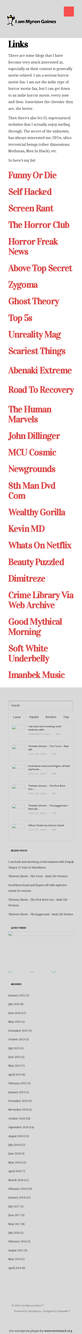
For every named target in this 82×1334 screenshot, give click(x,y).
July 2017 (14, 1206)
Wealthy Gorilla (36, 512)
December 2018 (18, 1101)
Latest (17, 717)
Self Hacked (30, 191)
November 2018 (18, 1109)
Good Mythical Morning (35, 626)
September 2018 (18, 1127)
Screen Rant (30, 208)
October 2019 (16, 1039)
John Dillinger (34, 435)
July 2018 (14, 1144)
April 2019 (14, 1074)
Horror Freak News (33, 246)
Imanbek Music (36, 674)
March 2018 (15, 1180)
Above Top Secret (40, 267)
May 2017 (14, 1224)
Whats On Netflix (39, 545)
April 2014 (14, 1268)
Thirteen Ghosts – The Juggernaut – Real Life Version (40, 914)
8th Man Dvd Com (31, 490)
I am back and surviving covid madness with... (44, 728)
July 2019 (14, 1048)
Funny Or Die (32, 175)
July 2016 (14, 1232)
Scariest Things (36, 350)
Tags (66, 717)
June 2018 (14, 1153)
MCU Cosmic (32, 452)
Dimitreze (26, 578)
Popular (34, 717)
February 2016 (17, 1241)
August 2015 (15, 1250)
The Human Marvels (29, 414)
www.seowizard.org (58, 1330)
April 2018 (14, 1171)
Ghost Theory (33, 301)
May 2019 (14, 1065)
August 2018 (15, 1136)
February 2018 (17, 1188)
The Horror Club (38, 224)
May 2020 (14, 1021)
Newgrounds (31, 468)
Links (18, 44)
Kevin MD (26, 528)
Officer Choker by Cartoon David (46, 825)
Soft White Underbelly (28, 653)
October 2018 (16, 1118)
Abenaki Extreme (40, 370)
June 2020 (14, 1013)
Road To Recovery (41, 389)
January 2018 (16, 1197)
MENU (69, 12)
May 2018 (14, 1162)
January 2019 (16, 1092)
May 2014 (14, 1259)
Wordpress (34, 1311)
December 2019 (18, 1030)
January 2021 (16, 995)
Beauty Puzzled (36, 561)
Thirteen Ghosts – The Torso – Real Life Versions (38, 876)
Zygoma (23, 284)
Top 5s (20, 317)
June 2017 (14, 1215)
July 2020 (14, 1004)
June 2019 (14, 1057)
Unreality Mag (34, 334)
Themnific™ (64, 1311)
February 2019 (17, 1083)
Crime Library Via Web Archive (40, 599)
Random (50, 717)
